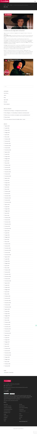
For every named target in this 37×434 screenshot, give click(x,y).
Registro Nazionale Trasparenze (14, 398)
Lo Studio (21, 415)
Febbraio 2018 (7, 322)
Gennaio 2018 (7, 324)
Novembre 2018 (8, 302)
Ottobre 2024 (7, 147)
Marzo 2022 (7, 215)
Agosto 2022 (7, 204)
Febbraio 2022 (7, 217)
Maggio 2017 (7, 341)
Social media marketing (23, 407)
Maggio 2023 (7, 184)
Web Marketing (21, 405)
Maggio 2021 (7, 237)
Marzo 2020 (7, 267)
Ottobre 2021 (7, 226)
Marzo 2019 (7, 293)
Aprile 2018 (7, 317)
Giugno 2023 (7, 182)
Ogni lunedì (6, 99)
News (11, 5)
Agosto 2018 (7, 309)
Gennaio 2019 (7, 298)
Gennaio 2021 (7, 245)
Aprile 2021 (7, 239)
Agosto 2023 (7, 178)
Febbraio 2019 (7, 296)
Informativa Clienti (7, 400)
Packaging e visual (7, 412)
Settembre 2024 (8, 149)
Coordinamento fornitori (8, 409)
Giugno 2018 (7, 313)
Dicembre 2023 (7, 169)
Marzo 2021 (7, 241)
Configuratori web (22, 410)
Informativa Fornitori (14, 400)
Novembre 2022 (8, 197)
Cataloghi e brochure (7, 405)
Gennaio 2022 (7, 219)
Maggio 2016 (7, 359)
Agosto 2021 (7, 230)
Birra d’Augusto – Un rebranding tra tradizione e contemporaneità (17, 112)
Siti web (20, 404)
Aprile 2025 (7, 134)
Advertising (6, 404)
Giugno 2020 (7, 261)
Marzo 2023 (7, 189)
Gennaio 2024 (7, 167)
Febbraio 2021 (7, 243)
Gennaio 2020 (7, 272)
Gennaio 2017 (7, 350)
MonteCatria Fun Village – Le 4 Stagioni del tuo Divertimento (16, 110)
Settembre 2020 (8, 254)
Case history (6, 93)
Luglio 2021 (7, 232)
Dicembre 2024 (7, 143)
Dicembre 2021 (7, 221)
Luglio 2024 (7, 154)
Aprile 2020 (7, 265)
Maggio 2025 (7, 132)
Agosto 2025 (7, 125)
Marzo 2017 (7, 346)
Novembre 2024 (8, 145)
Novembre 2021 (8, 224)
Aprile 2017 (7, 344)
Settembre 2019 (8, 280)
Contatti (20, 417)
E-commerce (21, 409)
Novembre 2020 (8, 250)
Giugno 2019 (7, 287)
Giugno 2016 (7, 357)
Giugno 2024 (7, 156)
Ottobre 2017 (7, 331)
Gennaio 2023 (7, 193)
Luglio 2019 (7, 285)
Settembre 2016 (8, 355)
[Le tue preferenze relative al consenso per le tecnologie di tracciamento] (36, 325)
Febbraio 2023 (7, 191)
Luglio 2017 (7, 337)
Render (5, 419)
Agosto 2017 (7, 335)
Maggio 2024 (7, 158)
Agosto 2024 (7, 152)
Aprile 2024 (7, 160)
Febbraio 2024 (7, 165)
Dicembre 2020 (7, 248)
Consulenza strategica (8, 407)
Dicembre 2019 (7, 274)
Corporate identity (7, 410)
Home (5, 5)
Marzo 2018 (7, 320)
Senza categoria (7, 104)
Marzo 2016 (7, 361)
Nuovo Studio (7, 117)
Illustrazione (6, 415)
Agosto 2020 (7, 256)
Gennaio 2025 (7, 141)
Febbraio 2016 (7, 363)
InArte (5, 95)
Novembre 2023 (8, 171)
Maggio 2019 (7, 289)
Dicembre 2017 (7, 326)
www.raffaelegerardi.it (23, 421)
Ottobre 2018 (7, 304)
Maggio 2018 (7, 315)
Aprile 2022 (7, 213)
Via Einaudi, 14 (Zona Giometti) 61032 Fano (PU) (19, 387)
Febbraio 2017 (7, 348)
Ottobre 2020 (7, 252)
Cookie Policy (11, 372)
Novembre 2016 (8, 352)
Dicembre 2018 (7, 300)
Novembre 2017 (8, 328)
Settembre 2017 (8, 333)
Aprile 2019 (7, 291)
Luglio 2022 (7, 206)
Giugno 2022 (7, 208)
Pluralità (5, 101)
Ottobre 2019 (7, 278)
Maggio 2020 (7, 263)
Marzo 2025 (7, 136)
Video (5, 420)
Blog (8, 5)
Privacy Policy (6, 372)
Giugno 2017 (7, 339)
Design (5, 414)
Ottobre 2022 (7, 200)
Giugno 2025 (7, 130)
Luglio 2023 (7, 180)
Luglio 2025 (7, 128)
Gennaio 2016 (7, 365)
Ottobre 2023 (7, 173)
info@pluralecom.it (8, 385)
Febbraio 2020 (7, 269)
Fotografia (5, 417)
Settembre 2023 (8, 176)
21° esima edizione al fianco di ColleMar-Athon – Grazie (15, 119)
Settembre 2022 (8, 202)
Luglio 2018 (7, 311)
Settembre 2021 (8, 228)
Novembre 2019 (8, 276)
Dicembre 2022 (7, 195)
